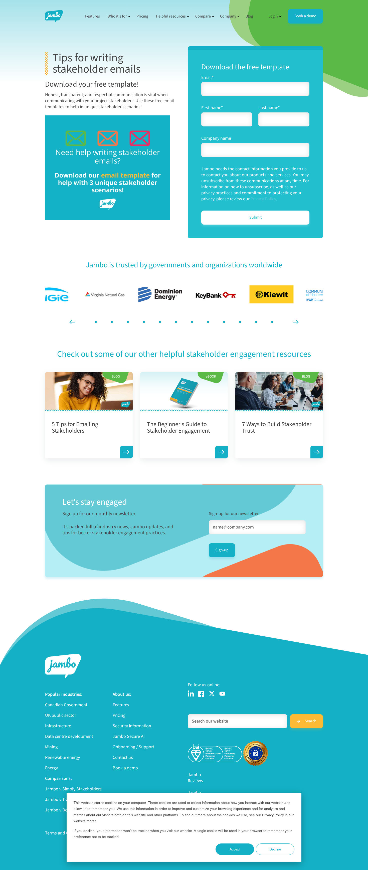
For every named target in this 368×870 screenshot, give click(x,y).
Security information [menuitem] (132, 726)
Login (273, 16)
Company (228, 16)
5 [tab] (160, 322)
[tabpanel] (73, 294)
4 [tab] (144, 322)
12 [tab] (272, 322)
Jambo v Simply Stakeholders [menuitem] (73, 789)
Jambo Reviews (195, 778)
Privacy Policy (263, 199)
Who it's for (117, 16)
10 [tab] (240, 322)
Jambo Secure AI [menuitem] (129, 737)
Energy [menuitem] (51, 768)
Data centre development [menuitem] (69, 737)
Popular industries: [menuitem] (63, 694)
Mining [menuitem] (51, 747)
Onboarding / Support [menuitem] (133, 747)
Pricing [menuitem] (119, 716)
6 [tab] (176, 322)
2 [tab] (112, 322)
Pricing (142, 16)
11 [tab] (256, 322)
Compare (203, 16)
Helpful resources (171, 16)
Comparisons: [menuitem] (58, 779)
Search (310, 721)
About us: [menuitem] (122, 694)
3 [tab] (128, 322)
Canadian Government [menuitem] (66, 705)
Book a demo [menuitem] (125, 768)
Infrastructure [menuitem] (58, 726)
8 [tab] (208, 322)
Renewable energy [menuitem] (62, 758)
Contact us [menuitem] (123, 758)
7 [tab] (192, 322)
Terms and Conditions (66, 833)
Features (92, 16)
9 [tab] (224, 322)
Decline (275, 849)
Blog (249, 16)
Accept (235, 849)
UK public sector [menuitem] (60, 716)
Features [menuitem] (121, 705)
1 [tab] (96, 322)
